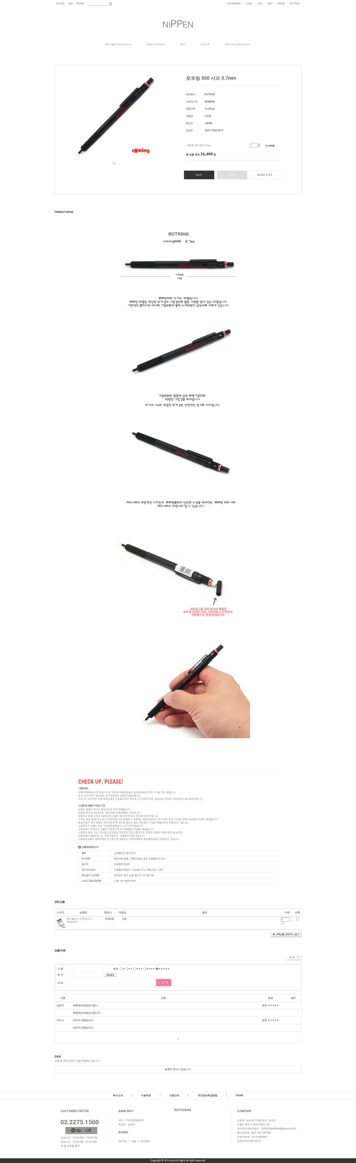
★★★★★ (164, 968)
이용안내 (174, 1095)
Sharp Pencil (156, 44)
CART (270, 3)
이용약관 (146, 1095)
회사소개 (118, 1095)
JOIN (259, 3)
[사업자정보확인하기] (249, 1141)
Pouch (205, 44)
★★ (130, 968)
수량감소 (283, 924)
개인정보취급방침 (207, 1095)
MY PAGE (295, 3)
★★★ (139, 968)
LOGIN (248, 3)
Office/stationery (238, 44)
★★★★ (150, 968)
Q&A (70, 3)
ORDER (281, 3)
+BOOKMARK (234, 3)
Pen (183, 44)
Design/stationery (118, 44)
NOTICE (60, 3)
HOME (239, 1095)
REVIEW (80, 3)
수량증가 (283, 922)
